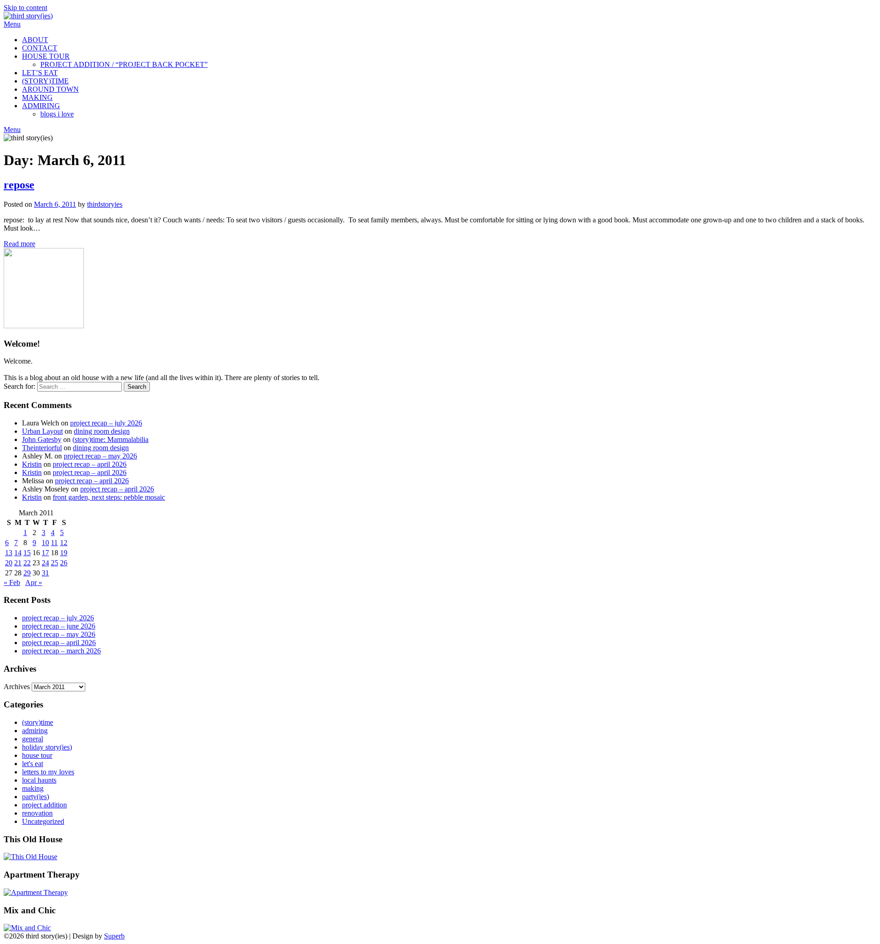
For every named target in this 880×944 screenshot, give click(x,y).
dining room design (102, 431)
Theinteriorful (42, 448)
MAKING (37, 97)
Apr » (33, 582)
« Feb (12, 582)
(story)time (37, 722)
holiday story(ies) (47, 747)
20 (8, 563)
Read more (19, 244)
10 (45, 543)
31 (45, 573)
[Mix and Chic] (27, 928)
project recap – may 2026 (100, 456)
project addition (44, 805)
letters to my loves (48, 772)
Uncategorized (43, 821)
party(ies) (35, 796)
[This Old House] (30, 857)
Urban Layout (42, 431)
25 (54, 563)
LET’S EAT (40, 73)
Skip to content (25, 7)
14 (18, 553)
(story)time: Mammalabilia (110, 439)
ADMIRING (41, 106)
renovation (37, 813)
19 (63, 553)
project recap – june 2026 (58, 626)
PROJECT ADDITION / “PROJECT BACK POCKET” (124, 64)
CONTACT (39, 48)
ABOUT (35, 40)
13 (8, 553)
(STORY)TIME (45, 81)
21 (18, 563)
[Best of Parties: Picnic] (36, 892)
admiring (35, 730)
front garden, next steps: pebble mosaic (109, 497)
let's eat (32, 763)
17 (45, 553)
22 (27, 563)
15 (27, 553)
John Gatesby (41, 439)
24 (45, 563)
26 (63, 563)
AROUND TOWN (50, 89)
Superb (114, 936)
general (32, 739)
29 (27, 573)
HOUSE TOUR (46, 56)
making (33, 788)
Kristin (32, 464)
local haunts (39, 780)
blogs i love (57, 114)
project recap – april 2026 (89, 464)
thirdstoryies (104, 204)
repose (19, 185)
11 (54, 543)
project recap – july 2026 (106, 423)
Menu (12, 24)
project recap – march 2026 (61, 651)
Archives (17, 686)
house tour (37, 755)
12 (63, 543)
